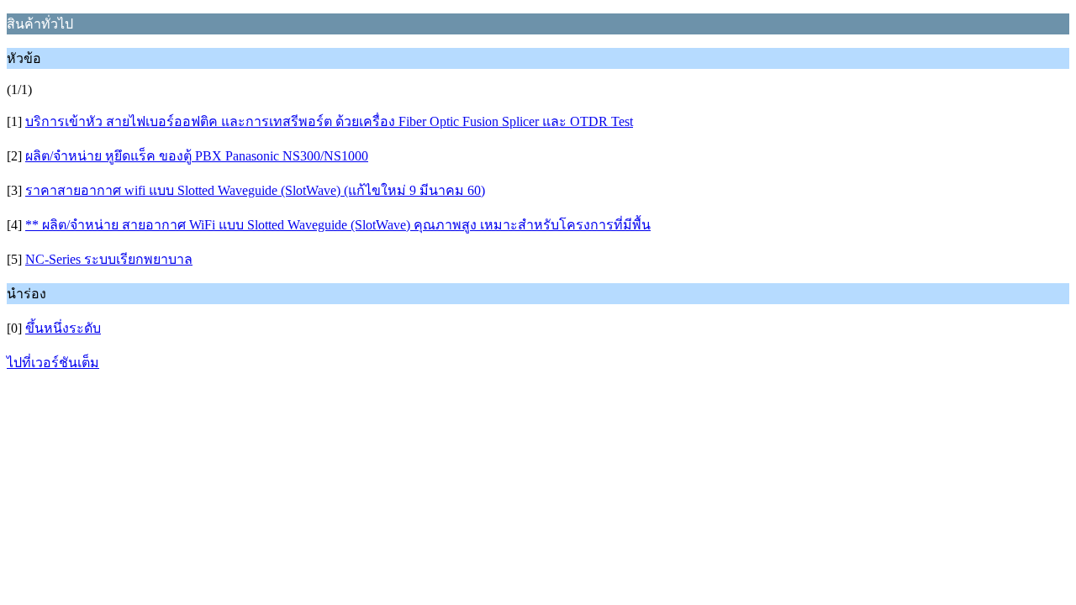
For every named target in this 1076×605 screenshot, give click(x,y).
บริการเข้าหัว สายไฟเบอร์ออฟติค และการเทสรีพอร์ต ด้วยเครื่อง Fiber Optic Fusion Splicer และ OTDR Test (329, 121)
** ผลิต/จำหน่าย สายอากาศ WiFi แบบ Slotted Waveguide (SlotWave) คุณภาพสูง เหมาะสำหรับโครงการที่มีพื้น (338, 225)
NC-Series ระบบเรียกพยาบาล (109, 259)
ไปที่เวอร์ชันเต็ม (53, 362)
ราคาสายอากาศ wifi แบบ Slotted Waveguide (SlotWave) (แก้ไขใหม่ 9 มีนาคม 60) (255, 190)
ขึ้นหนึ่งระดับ (63, 328)
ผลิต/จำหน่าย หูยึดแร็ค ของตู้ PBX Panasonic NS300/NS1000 (196, 156)
